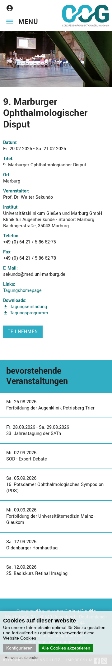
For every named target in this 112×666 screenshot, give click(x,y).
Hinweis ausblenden (22, 657)
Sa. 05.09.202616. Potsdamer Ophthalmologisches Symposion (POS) (55, 484)
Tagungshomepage (22, 290)
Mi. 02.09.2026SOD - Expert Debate (26, 456)
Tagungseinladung (28, 306)
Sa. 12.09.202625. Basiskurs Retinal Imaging (37, 570)
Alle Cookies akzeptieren (66, 647)
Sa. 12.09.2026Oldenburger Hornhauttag (32, 545)
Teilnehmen (23, 331)
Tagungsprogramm (29, 313)
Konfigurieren (19, 647)
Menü (28, 21)
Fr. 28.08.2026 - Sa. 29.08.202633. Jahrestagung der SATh (37, 430)
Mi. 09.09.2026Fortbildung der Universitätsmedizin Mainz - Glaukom (51, 516)
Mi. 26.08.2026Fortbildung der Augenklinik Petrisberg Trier (50, 405)
